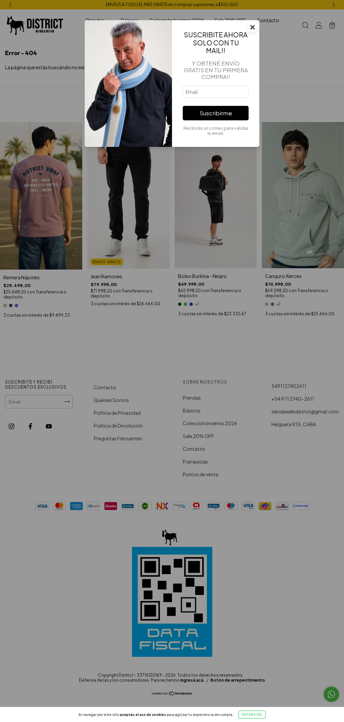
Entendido (252, 714)
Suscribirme (216, 113)
